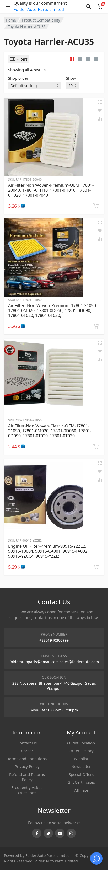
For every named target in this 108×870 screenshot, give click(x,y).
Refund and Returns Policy (27, 777)
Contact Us (27, 742)
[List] (88, 59)
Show (71, 78)
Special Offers (81, 774)
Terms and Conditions (27, 758)
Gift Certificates (81, 782)
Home (11, 20)
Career (27, 750)
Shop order (18, 78)
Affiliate (81, 790)
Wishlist (81, 758)
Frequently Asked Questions (27, 790)
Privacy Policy (27, 766)
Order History (81, 750)
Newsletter (81, 766)
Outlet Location (81, 742)
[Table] (96, 59)
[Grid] (72, 59)
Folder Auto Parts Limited (39, 9)
